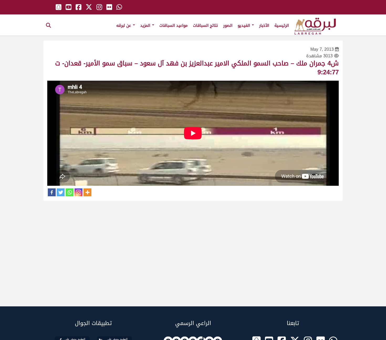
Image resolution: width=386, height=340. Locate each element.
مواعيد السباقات (173, 25)
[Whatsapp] (70, 192)
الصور (227, 25)
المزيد (146, 25)
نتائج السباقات (205, 25)
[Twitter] (61, 192)
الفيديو (244, 25)
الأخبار (264, 25)
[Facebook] (52, 192)
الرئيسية (281, 25)
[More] (87, 192)
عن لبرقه (124, 25)
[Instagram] (78, 192)
